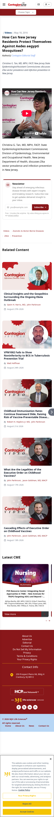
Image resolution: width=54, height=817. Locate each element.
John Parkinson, (14, 480)
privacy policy (13, 215)
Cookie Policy (24, 790)
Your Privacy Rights (27, 659)
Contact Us (27, 646)
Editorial (27, 642)
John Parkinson (34, 304)
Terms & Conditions (27, 656)
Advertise (27, 639)
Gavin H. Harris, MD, (16, 304)
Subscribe (38, 207)
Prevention (17, 236)
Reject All (27, 804)
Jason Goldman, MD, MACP (35, 480)
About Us (27, 636)
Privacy (27, 652)
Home (8, 725)
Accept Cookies (27, 811)
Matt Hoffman (13, 363)
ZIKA (6, 236)
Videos (6, 231)
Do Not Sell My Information (27, 649)
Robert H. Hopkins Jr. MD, (18, 421)
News (31, 725)
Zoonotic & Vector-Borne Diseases (28, 231)
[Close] (51, 759)
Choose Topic (24, 12)
